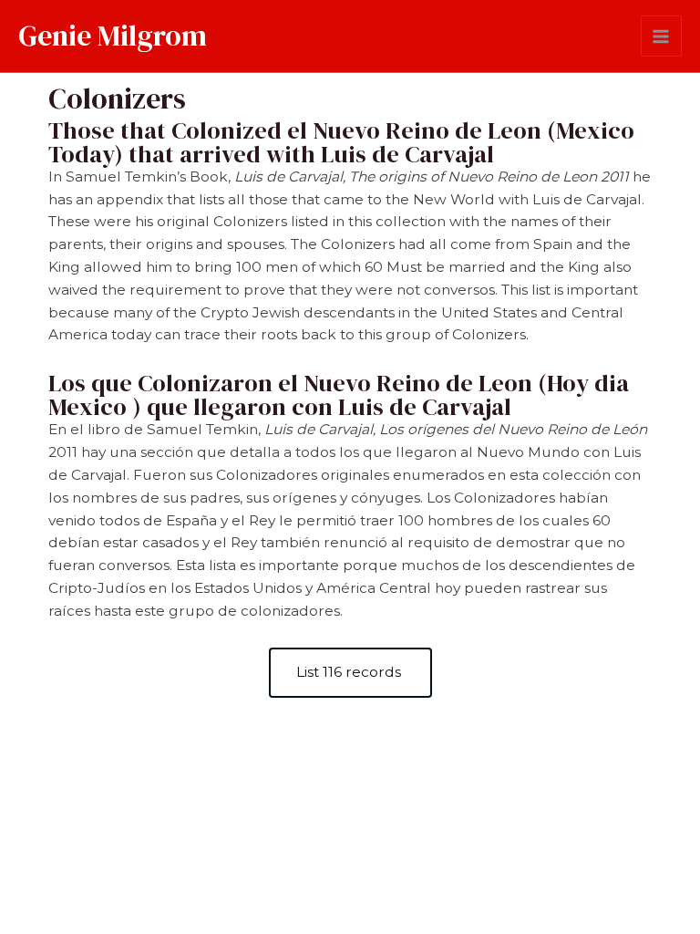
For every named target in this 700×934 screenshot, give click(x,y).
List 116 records (350, 671)
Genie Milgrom (112, 36)
